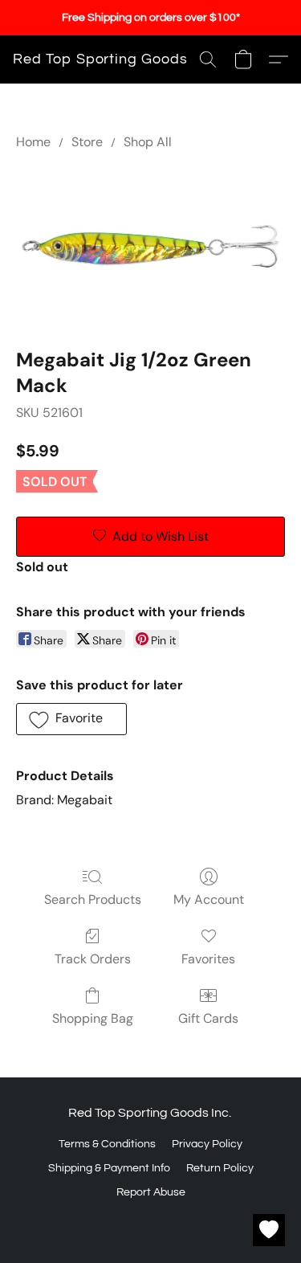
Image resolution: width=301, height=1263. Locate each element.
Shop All (148, 141)
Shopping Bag (92, 1018)
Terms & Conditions (107, 1144)
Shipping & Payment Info (109, 1168)
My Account (208, 899)
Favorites (208, 958)
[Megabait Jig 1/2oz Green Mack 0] (150, 245)
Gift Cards (208, 1018)
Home (33, 141)
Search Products (92, 899)
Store (87, 141)
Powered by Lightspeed (150, 1220)
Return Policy (220, 1168)
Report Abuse (150, 1192)
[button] (100, 59)
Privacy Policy (207, 1144)
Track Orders (93, 958)
